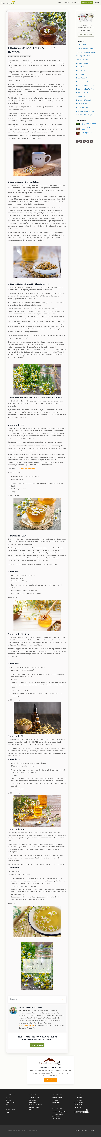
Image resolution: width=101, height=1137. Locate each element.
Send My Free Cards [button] (50, 587)
